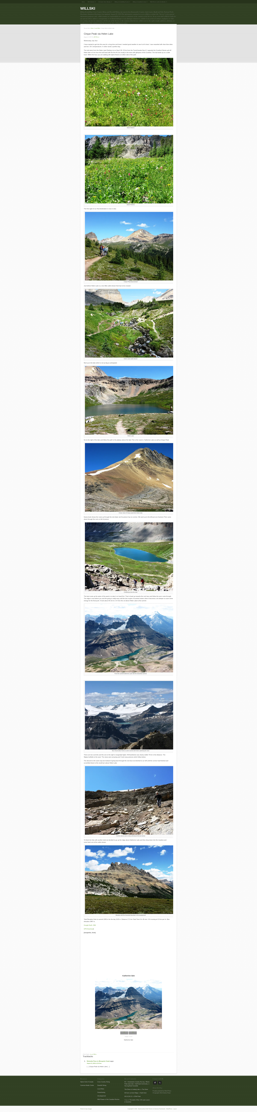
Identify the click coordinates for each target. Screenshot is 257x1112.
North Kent (143, 1093)
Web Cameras (90, 2)
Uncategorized (101, 1096)
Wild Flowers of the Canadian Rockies (108, 1099)
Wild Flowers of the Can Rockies (157, 2)
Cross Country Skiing (103, 1082)
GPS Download (88, 929)
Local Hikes (93, 1054)
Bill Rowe (96, 37)
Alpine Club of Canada (86, 1082)
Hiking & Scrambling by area (121, 2)
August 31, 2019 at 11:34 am (94, 1063)
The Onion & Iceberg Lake (132, 1089)
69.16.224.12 (128, 1096)
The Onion (145, 1089)
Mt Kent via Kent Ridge (131, 1093)
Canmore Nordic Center (87, 1085)
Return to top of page (86, 1109)
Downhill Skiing (101, 1085)
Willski (87, 8)
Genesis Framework (159, 1109)
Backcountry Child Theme (145, 1109)
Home (83, 2)
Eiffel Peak (137, 1096)
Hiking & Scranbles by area (138, 2)
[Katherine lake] (128, 1004)
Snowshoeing (101, 1092)
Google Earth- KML (90, 925)
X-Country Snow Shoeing (104, 2)
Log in (175, 1109)
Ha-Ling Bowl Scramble (131, 1086)
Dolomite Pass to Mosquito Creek (98, 1061)
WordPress (169, 1109)
